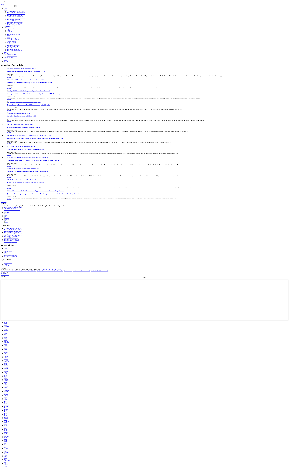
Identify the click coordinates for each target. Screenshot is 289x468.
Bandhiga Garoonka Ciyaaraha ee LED (16, 16)
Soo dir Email (4, 273)
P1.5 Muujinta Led (58, 271)
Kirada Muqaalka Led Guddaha (28, 271)
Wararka (6, 53)
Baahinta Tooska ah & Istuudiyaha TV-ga (16, 39)
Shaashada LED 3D (11, 38)
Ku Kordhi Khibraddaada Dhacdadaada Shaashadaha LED (25, 149)
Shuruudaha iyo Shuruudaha (10, 256)
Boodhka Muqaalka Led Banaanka (45, 271)
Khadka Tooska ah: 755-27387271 (12, 210)
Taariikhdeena (10, 30)
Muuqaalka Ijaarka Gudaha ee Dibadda (16, 12)
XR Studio (9, 43)
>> (5, 202)
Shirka (8, 35)
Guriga (5, 8)
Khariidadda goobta (56, 269)
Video (5, 52)
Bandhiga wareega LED (12, 46)
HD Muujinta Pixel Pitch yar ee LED (15, 11)
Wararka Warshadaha (12, 56)
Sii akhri (9, 77)
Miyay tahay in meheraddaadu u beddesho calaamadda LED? (26, 71)
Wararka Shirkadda (11, 54)
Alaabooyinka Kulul (45, 269)
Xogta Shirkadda (11, 29)
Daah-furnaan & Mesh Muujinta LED (16, 18)
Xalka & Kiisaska (8, 251)
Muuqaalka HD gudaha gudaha (14, 50)
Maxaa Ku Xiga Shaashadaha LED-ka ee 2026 (21, 116)
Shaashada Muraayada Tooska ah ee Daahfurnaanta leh (77, 271)
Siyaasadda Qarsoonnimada (10, 255)
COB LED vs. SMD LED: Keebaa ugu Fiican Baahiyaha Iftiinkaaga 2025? (30, 82)
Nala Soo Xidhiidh (8, 57)
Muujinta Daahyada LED (13, 49)
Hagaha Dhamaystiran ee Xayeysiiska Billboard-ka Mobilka (25, 182)
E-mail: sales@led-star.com (10, 208)
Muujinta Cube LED (11, 48)
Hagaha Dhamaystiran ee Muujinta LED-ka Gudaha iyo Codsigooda (28, 105)
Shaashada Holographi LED (13, 24)
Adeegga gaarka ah (8, 26)
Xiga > (3, 202)
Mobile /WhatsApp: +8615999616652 (13, 207)
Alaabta (5, 10)
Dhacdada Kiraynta (11, 41)
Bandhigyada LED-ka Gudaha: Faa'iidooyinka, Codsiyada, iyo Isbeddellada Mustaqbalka (35, 94)
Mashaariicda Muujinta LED (13, 34)
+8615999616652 (5, 275)
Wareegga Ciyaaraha (11, 42)
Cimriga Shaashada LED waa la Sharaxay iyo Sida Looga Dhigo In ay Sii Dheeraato (33, 160)
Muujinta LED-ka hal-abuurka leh (15, 22)
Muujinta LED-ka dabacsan (13, 45)
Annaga (5, 248)
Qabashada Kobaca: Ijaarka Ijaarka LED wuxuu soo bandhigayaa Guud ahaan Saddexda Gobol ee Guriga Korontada (44, 194)
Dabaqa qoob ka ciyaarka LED (14, 20)
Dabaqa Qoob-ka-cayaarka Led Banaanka (11, 271)
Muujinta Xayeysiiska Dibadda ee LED (16, 14)
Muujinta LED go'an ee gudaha (14, 15)
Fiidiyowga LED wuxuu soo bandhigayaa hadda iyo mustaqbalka (27, 171)
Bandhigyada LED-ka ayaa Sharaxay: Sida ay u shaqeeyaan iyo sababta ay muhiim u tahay (35, 138)
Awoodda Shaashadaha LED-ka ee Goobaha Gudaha (23, 127)
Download (9, 31)
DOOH (8, 37)
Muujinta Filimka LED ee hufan (14, 23)
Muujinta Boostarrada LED (13, 19)
